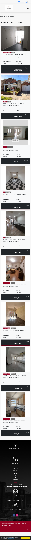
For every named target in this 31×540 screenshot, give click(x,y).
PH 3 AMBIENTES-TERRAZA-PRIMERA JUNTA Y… (15, 194)
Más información (11, 538)
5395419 (15, 468)
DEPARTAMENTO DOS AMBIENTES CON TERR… (14, 421)
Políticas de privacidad (15, 448)
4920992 (15, 470)
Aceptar (25, 537)
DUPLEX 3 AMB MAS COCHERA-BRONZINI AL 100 (15, 149)
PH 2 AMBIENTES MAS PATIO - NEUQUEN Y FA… (14, 239)
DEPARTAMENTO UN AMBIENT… (15, 55)
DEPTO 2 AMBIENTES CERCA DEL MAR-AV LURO (15, 285)
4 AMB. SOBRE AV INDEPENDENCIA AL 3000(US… (15, 375)
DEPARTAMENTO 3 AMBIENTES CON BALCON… (14, 330)
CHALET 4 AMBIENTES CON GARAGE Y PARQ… (14, 103)
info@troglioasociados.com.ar (15, 500)
